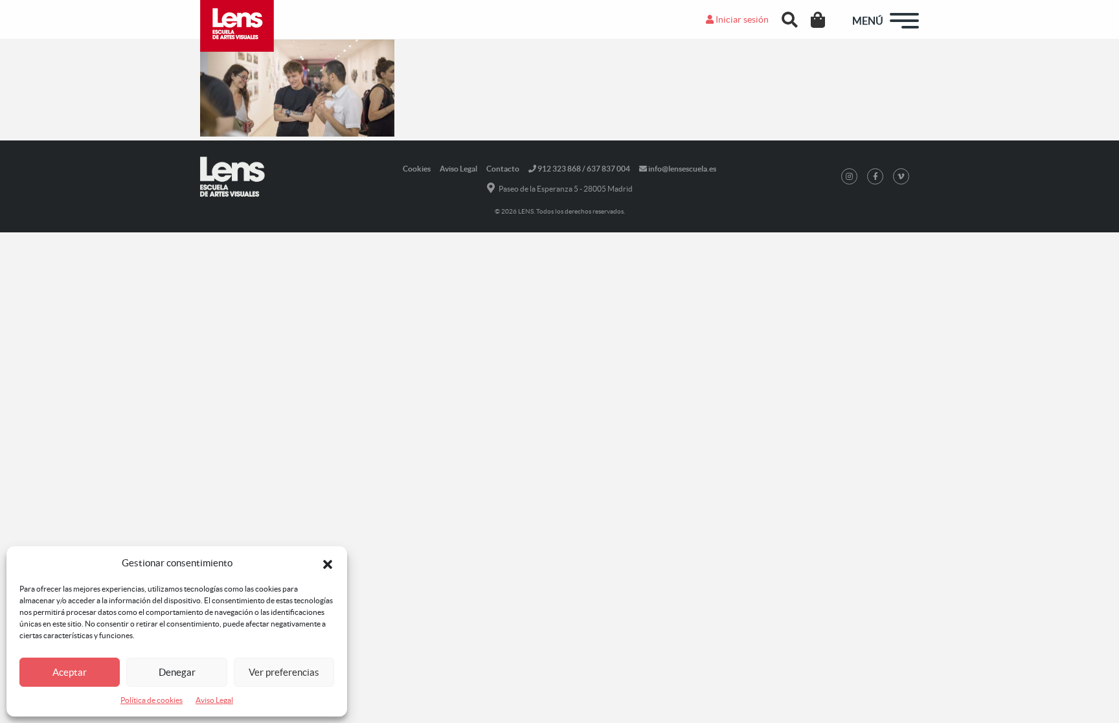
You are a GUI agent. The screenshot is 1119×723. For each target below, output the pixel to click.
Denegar (177, 672)
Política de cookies (151, 700)
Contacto (502, 168)
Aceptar (69, 672)
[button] (327, 563)
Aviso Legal (214, 700)
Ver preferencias (284, 672)
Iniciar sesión (741, 19)
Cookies (417, 168)
